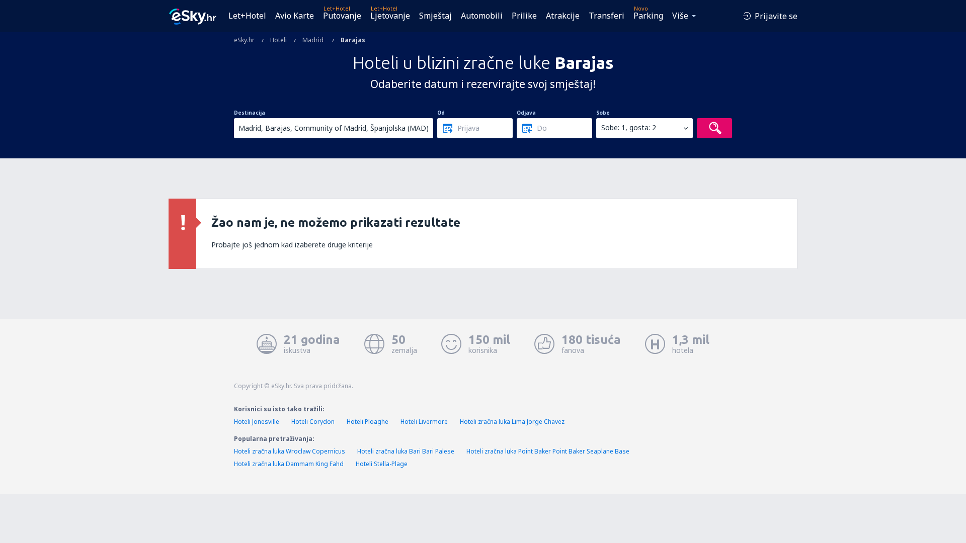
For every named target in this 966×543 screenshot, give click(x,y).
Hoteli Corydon (313, 421)
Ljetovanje (390, 15)
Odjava (526, 112)
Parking (648, 15)
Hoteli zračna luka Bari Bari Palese (405, 451)
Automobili (482, 15)
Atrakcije (563, 15)
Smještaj (435, 15)
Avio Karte (294, 15)
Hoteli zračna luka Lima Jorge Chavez (512, 421)
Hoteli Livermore (424, 421)
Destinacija (249, 112)
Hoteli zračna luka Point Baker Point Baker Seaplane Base (547, 451)
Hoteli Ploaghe (367, 421)
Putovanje (342, 15)
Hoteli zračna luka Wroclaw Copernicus (289, 451)
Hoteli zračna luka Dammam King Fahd (289, 464)
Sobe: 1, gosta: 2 (628, 127)
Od (441, 112)
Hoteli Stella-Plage (382, 464)
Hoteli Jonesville (256, 421)
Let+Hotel (247, 15)
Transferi (606, 15)
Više (680, 15)
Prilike (524, 15)
